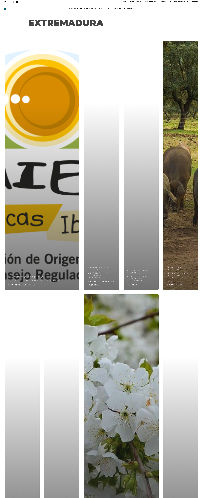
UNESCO (163, 2)
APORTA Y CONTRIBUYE (178, 2)
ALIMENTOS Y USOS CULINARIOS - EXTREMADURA (35, 281)
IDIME (125, 2)
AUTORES (194, 2)
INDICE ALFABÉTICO (124, 9)
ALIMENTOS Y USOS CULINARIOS (25, 277)
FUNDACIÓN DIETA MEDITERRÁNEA (143, 2)
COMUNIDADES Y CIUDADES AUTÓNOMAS (89, 9)
